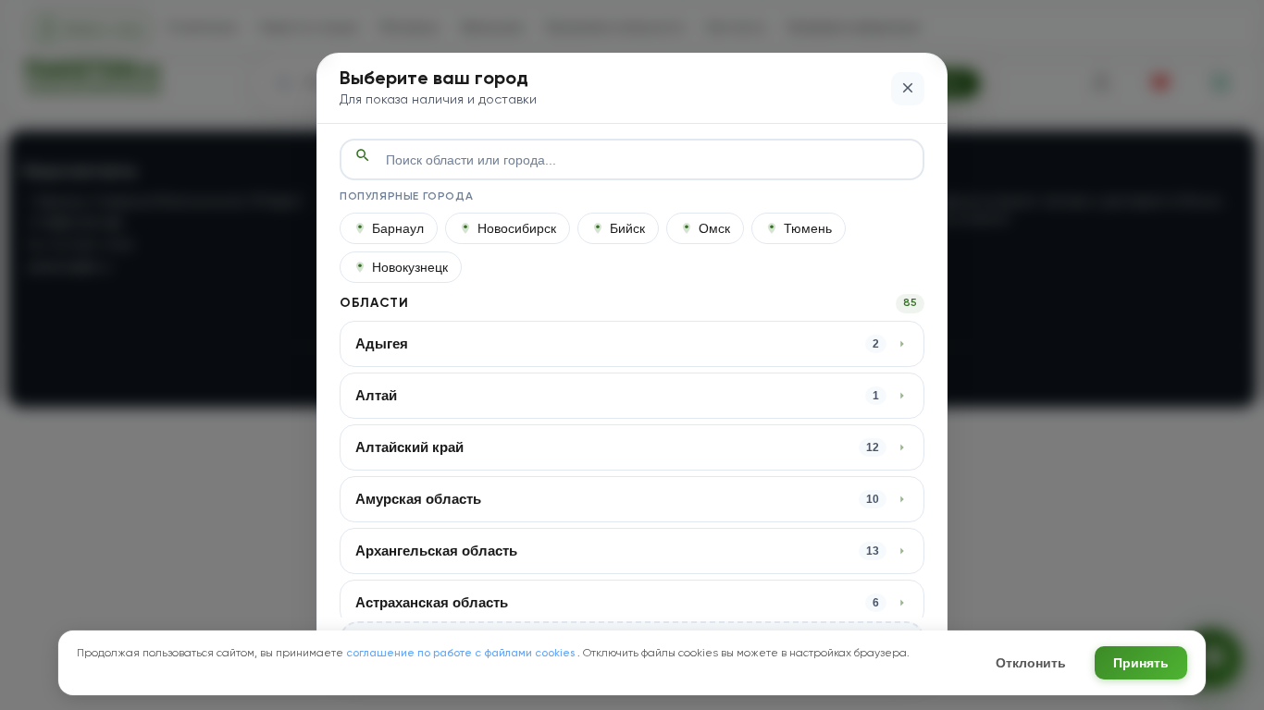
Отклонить (1031, 662)
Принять (1141, 662)
